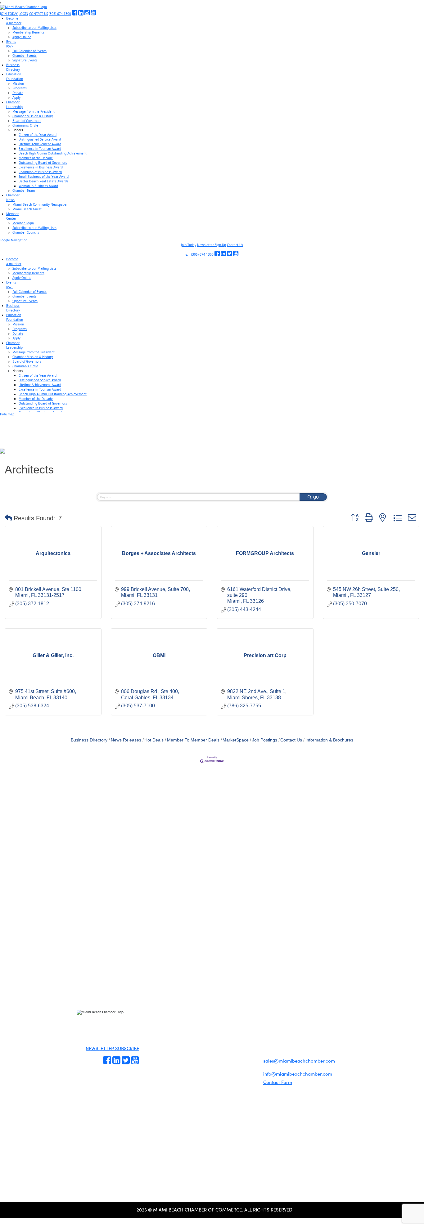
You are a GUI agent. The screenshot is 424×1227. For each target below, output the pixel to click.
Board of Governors (26, 121)
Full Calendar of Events (29, 51)
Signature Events (25, 60)
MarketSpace (236, 740)
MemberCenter (12, 216)
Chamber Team (23, 190)
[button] (8, 518)
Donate (17, 93)
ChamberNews (13, 197)
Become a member (153, 1028)
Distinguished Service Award (40, 139)
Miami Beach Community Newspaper (40, 204)
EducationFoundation (14, 76)
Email (43, 964)
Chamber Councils (25, 232)
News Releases (126, 740)
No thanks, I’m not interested (129, 1018)
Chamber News (210, 1050)
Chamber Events (24, 55)
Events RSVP (150, 1036)
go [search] (316, 496)
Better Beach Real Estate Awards (43, 181)
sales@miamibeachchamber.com (299, 1060)
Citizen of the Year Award (37, 134)
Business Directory (89, 740)
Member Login (23, 223)
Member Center (211, 1057)
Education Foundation (213, 1036)
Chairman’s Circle (25, 125)
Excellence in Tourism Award (40, 148)
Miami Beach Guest (27, 209)
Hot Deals (154, 740)
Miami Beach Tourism (213, 1029)
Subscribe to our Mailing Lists (34, 27)
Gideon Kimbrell (92, 1096)
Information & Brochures (329, 740)
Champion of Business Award (40, 172)
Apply (16, 97)
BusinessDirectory (13, 67)
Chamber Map (210, 1064)
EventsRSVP (11, 43)
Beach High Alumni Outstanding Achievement (53, 153)
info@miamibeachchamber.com (297, 1073)
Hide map (7, 414)
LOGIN (23, 13)
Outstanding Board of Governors (43, 162)
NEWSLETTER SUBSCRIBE (112, 1048)
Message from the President (33, 111)
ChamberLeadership (14, 104)
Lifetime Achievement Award (40, 144)
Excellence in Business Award (41, 167)
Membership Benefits (28, 32)
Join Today (188, 245)
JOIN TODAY (9, 13)
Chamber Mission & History (32, 116)
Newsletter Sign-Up (211, 245)
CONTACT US (38, 13)
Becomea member (13, 20)
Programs (19, 88)
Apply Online (21, 37)
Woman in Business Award (38, 186)
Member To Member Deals (193, 740)
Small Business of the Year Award (44, 176)
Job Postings (264, 740)
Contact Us (235, 245)
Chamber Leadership (212, 1043)
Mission (18, 83)
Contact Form (277, 1082)
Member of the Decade (36, 158)
